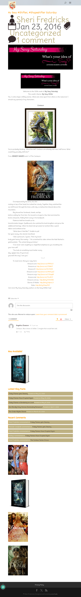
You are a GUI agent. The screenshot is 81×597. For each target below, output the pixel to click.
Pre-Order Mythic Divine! (17, 412)
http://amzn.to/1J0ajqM (45, 274)
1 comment (35, 40)
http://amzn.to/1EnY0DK (44, 269)
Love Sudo (54, 594)
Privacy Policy (39, 585)
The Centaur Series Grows (39, 440)
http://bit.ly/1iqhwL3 (47, 282)
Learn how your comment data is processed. (51, 314)
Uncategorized (35, 33)
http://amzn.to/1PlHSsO (45, 264)
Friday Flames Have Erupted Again (21, 398)
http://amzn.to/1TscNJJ (45, 277)
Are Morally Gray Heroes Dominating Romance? (26, 407)
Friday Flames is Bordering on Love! (21, 402)
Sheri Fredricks (42, 19)
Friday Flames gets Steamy (18, 394)
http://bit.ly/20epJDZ (43, 285)
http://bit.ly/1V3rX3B (47, 280)
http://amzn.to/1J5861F (45, 266)
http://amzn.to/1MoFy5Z (45, 272)
